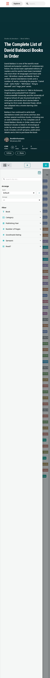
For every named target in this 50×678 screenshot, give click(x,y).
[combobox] (35, 4)
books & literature (11, 39)
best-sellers (25, 39)
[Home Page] (7, 4)
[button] (12, 147)
